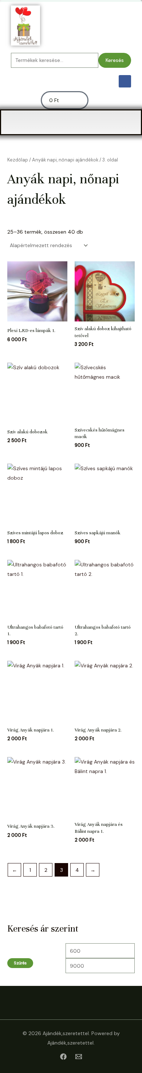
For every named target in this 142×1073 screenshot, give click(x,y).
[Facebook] (63, 1056)
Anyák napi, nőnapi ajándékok (65, 160)
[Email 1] (78, 1056)
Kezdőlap (17, 160)
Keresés (115, 60)
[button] (71, 122)
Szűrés (20, 962)
